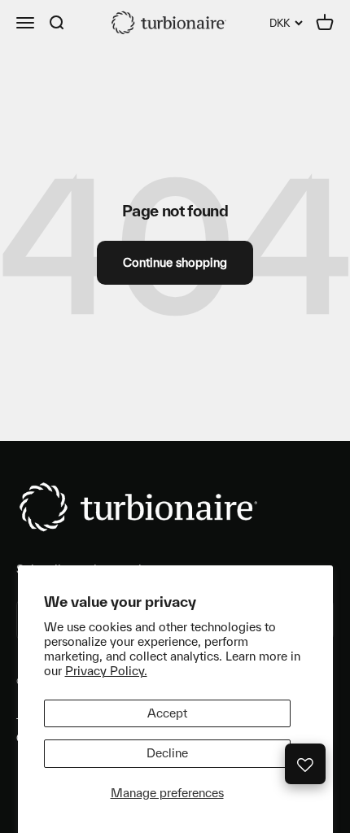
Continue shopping (175, 262)
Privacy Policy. (106, 671)
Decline (167, 753)
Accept (167, 713)
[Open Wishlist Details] (305, 764)
